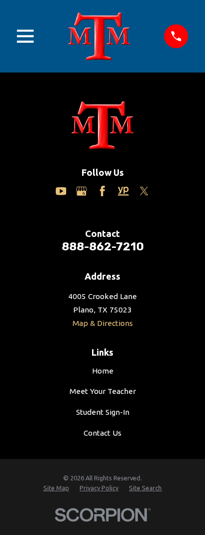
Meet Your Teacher (103, 391)
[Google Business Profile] (81, 191)
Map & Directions (103, 323)
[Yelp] (123, 191)
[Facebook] (102, 191)
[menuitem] (56, 488)
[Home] (99, 36)
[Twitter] (144, 191)
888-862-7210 (103, 246)
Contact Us (102, 433)
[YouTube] (61, 191)
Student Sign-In (102, 412)
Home (102, 371)
